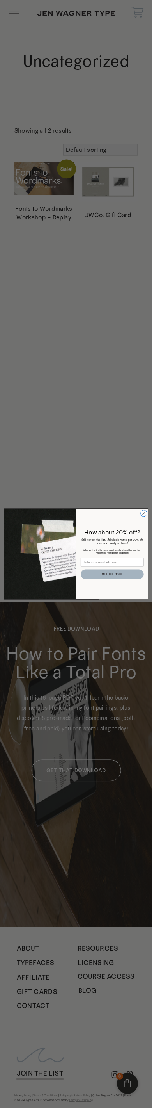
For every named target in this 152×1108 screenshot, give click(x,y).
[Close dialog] (144, 513)
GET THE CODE (112, 574)
